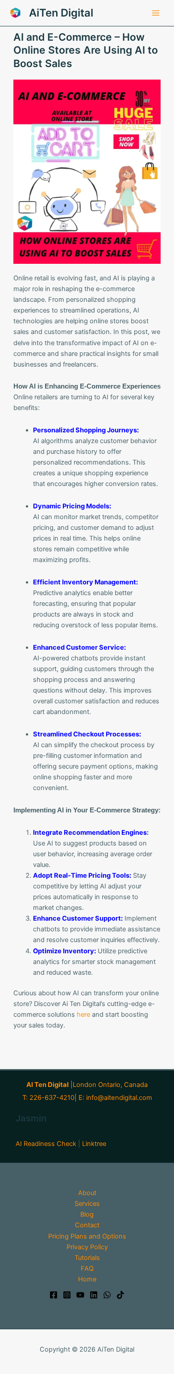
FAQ (87, 1268)
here (82, 1014)
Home (87, 1279)
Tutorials (87, 1258)
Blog (87, 1214)
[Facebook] (54, 1295)
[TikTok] (120, 1295)
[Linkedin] (94, 1295)
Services (87, 1204)
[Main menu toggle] (155, 13)
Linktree (94, 1144)
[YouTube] (80, 1295)
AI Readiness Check (46, 1144)
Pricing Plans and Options (87, 1236)
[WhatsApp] (107, 1295)
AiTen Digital (61, 12)
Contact (87, 1225)
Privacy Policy (87, 1247)
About (87, 1193)
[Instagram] (67, 1295)
